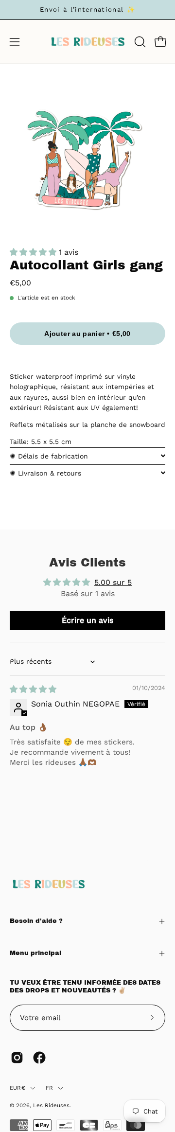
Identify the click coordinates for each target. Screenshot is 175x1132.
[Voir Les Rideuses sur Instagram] (17, 1057)
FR (49, 1087)
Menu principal (35, 953)
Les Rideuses (51, 1105)
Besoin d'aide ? (36, 921)
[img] (33, 689)
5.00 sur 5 (113, 582)
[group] (87, 9)
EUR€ (17, 1087)
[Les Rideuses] (87, 41)
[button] (139, 42)
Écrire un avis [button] (87, 620)
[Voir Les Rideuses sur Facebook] (39, 1057)
